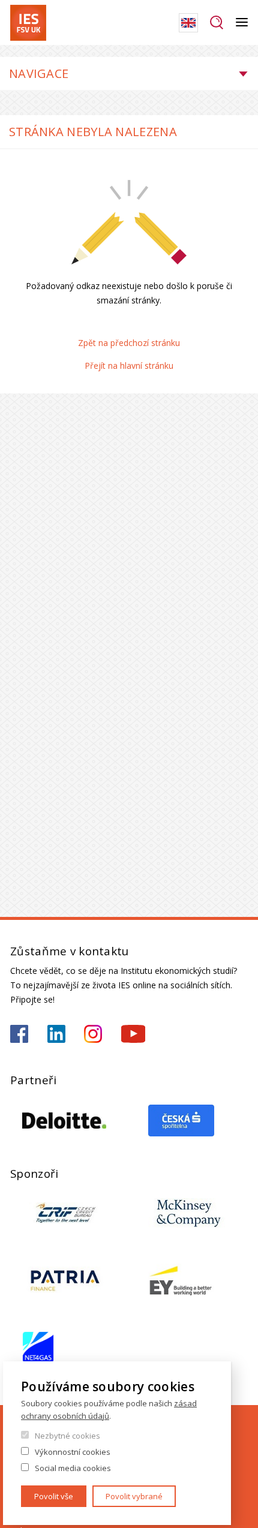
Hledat (217, 23)
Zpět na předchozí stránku (129, 342)
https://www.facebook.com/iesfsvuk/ (19, 1034)
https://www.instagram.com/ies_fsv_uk (93, 1034)
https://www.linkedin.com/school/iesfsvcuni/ (56, 1034)
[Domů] (28, 23)
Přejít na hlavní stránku (129, 365)
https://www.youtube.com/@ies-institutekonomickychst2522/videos (133, 1034)
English (188, 22)
